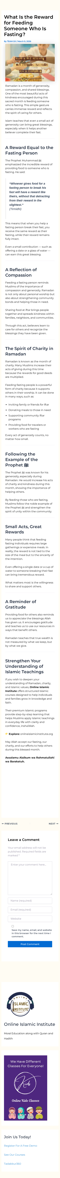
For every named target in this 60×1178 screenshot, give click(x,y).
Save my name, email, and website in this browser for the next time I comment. (32, 933)
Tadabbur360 (12, 1163)
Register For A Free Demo (20, 1145)
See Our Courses (14, 1154)
